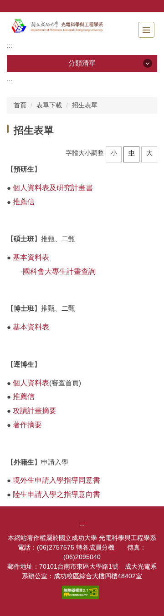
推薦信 (24, 202)
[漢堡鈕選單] (146, 30)
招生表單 (84, 105)
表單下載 (49, 105)
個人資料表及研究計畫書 (53, 188)
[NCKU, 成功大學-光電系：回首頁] (57, 26)
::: (9, 45)
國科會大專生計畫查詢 (59, 271)
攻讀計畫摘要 (34, 410)
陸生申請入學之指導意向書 (56, 494)
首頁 (20, 105)
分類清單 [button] (82, 63)
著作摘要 (27, 425)
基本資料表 (31, 257)
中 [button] (131, 153)
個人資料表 (31, 383)
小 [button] (114, 153)
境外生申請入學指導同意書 (56, 480)
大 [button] (149, 153)
